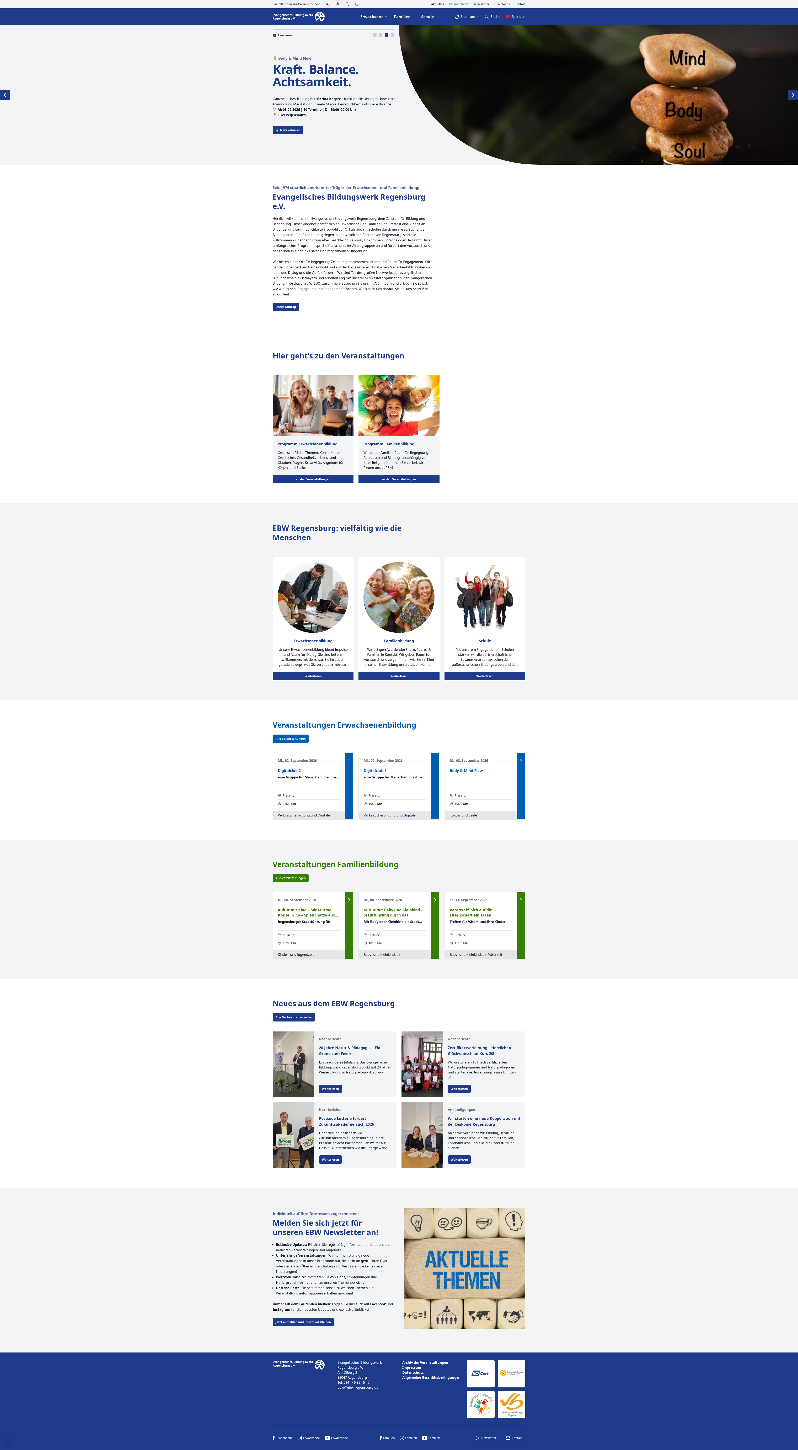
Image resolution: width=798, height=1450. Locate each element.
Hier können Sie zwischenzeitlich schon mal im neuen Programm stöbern (328, 124)
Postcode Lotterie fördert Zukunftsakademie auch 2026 (346, 1121)
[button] (9, 1441)
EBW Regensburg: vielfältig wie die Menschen (337, 532)
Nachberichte (330, 1039)
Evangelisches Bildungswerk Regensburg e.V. (349, 201)
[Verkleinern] (347, 4)
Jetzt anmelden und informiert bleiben (303, 1322)
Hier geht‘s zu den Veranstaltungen (338, 355)
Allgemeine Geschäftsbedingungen (431, 1377)
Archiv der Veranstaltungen (425, 1362)
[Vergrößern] (338, 4)
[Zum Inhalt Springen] (328, 4)
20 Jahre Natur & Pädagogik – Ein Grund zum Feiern (349, 1050)
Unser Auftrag (286, 307)
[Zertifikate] (496, 1389)
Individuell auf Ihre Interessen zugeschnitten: (316, 1213)
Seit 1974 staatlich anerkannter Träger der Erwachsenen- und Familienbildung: (346, 187)
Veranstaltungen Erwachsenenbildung (344, 725)
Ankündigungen (461, 1109)
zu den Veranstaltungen (313, 479)
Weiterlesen (313, 676)
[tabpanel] (399, 95)
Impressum (411, 1367)
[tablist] (383, 35)
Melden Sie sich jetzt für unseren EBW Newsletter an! (325, 1227)
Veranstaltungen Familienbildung (336, 864)
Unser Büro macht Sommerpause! (304, 64)
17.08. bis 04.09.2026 (331, 75)
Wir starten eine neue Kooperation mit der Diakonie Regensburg (484, 1121)
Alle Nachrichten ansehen (294, 1017)
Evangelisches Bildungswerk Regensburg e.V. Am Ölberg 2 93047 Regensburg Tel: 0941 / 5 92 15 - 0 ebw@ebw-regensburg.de (359, 1375)
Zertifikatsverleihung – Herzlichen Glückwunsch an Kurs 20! (479, 1050)
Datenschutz (413, 1372)
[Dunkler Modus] (357, 4)
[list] (431, 1370)
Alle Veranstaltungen (291, 739)
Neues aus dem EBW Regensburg (334, 1003)
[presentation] (375, 35)
